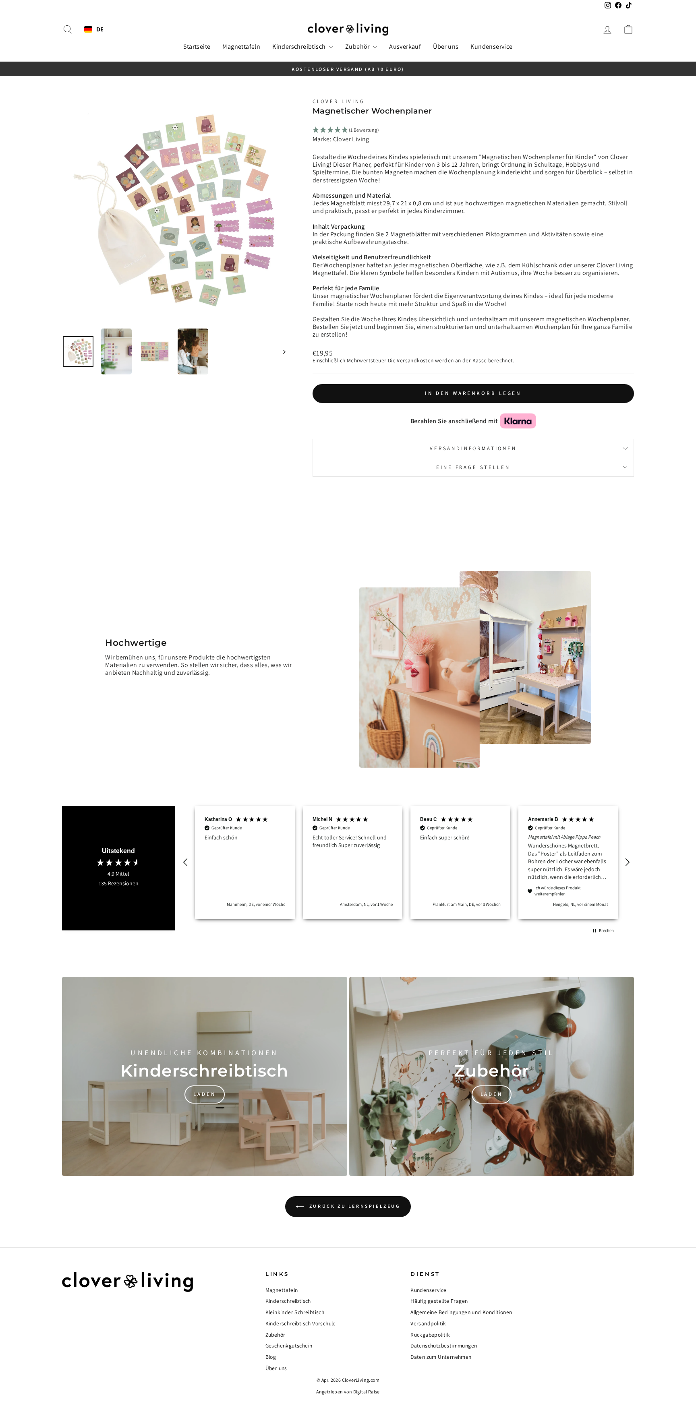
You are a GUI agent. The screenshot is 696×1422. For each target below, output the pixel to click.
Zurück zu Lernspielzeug (353, 1206)
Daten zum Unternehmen (440, 1356)
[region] (406, 862)
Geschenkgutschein (289, 1345)
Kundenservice (491, 46)
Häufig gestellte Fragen (439, 1300)
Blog (270, 1356)
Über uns (445, 46)
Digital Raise (366, 1392)
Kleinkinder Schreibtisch (295, 1312)
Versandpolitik (428, 1323)
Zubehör (358, 46)
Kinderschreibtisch (299, 46)
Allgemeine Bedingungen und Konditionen (461, 1312)
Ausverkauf (405, 46)
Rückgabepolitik (430, 1334)
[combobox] (94, 29)
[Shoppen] (204, 1076)
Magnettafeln (241, 46)
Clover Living (339, 101)
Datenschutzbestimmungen (443, 1345)
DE (100, 29)
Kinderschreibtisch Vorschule (300, 1323)
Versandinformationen (473, 448)
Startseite (196, 46)
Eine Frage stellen (473, 467)
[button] (185, 862)
